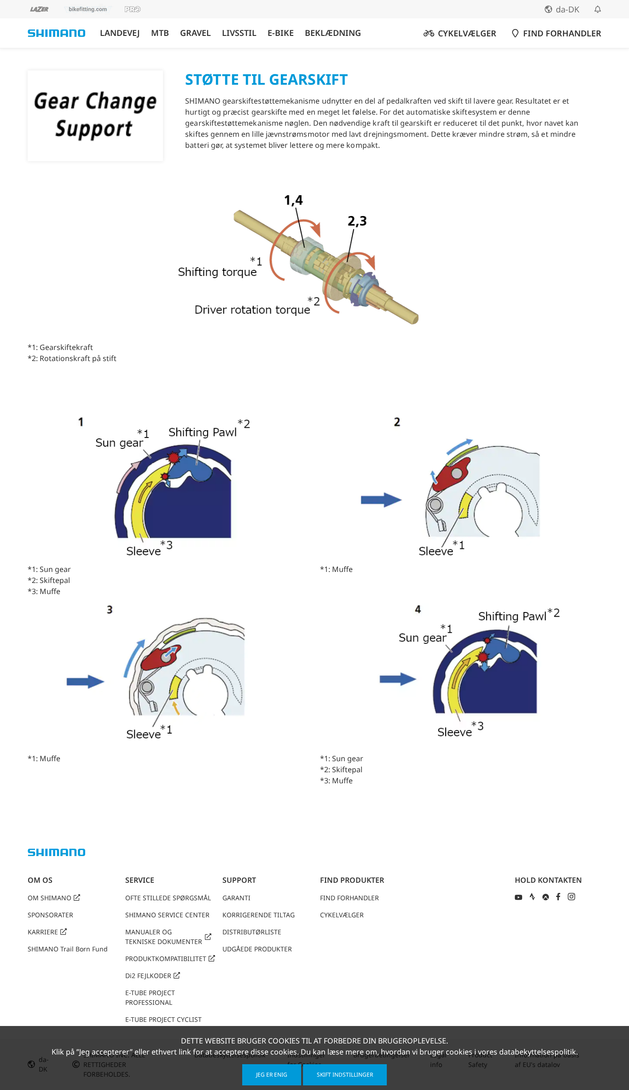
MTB (160, 33)
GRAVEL (195, 33)
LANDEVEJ (120, 33)
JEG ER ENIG (271, 1074)
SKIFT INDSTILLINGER (345, 1074)
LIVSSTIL (239, 33)
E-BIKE (281, 33)
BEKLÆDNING (333, 33)
